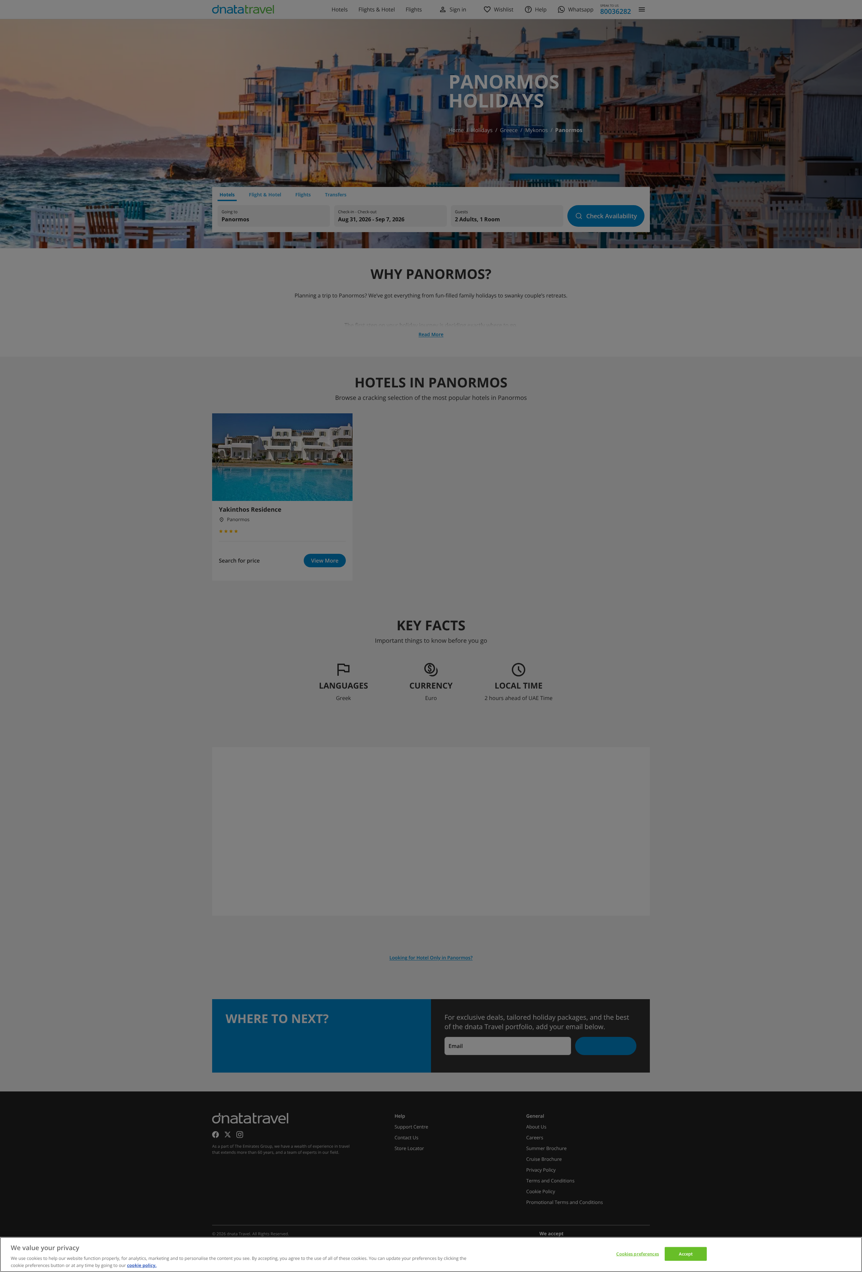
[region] (431, 1254)
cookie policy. (142, 1265)
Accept (686, 1254)
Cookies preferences (637, 1254)
